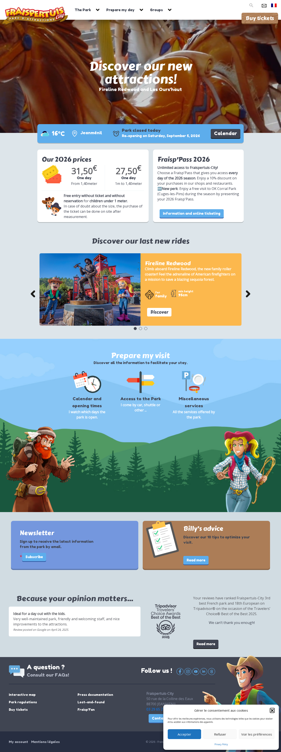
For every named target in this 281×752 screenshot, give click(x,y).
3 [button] (145, 328)
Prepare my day (120, 10)
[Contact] (264, 5)
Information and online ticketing (191, 213)
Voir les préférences (256, 734)
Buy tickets (260, 18)
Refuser (220, 734)
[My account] (257, 5)
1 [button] (135, 328)
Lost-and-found (90, 702)
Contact (159, 718)
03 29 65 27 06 (158, 709)
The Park (83, 10)
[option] (140, 289)
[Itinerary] (74, 133)
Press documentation (95, 695)
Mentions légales (45, 742)
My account (18, 742)
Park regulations (23, 702)
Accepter (184, 734)
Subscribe (34, 557)
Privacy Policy (221, 744)
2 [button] (140, 328)
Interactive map (22, 695)
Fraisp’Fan (86, 709)
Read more (196, 560)
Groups (156, 10)
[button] (272, 710)
